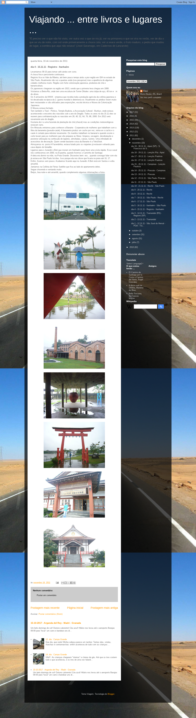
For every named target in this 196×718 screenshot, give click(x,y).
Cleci (145, 91)
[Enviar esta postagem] (57, 582)
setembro (136, 234)
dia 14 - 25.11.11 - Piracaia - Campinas (148, 170)
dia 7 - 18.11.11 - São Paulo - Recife (147, 197)
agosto (135, 238)
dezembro (136, 139)
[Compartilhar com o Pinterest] (74, 582)
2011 (132, 135)
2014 (132, 124)
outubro (135, 230)
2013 (132, 127)
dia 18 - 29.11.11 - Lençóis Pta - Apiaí (147, 152)
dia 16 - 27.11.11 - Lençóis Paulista (146, 160)
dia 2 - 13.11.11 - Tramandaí (143, 219)
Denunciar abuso (135, 254)
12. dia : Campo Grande (56, 639)
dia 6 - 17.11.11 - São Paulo (143, 201)
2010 (132, 247)
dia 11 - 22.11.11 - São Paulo (144, 182)
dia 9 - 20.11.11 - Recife (141, 190)
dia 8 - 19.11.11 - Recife (141, 194)
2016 (132, 116)
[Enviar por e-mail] (62, 582)
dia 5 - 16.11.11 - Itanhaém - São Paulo (148, 205)
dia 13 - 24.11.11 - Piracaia (143, 174)
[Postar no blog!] (65, 582)
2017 (132, 112)
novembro (136, 143)
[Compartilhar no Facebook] (71, 582)
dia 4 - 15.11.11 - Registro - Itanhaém (147, 209)
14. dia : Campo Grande (56, 654)
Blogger (111, 694)
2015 (132, 120)
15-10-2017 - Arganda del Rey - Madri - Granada (56, 623)
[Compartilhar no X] (68, 582)
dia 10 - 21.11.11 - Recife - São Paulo (147, 186)
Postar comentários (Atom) (50, 614)
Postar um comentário (46, 595)
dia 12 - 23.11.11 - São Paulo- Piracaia (148, 178)
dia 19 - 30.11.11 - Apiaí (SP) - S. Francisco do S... (145, 147)
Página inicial (75, 607)
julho (134, 242)
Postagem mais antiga (104, 607)
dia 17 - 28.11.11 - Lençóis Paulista (146, 156)
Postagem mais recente (45, 607)
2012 (132, 131)
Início (131, 75)
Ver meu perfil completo (150, 97)
